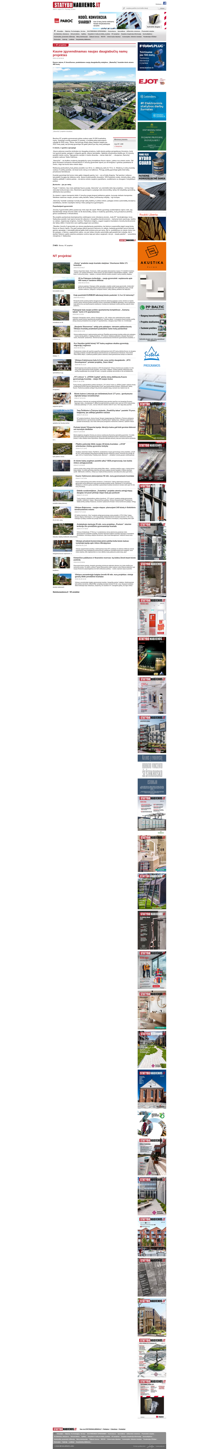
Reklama (159, 4)
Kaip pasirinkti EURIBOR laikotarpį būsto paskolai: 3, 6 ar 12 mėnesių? (104, 295)
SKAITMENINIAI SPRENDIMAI (96, 31)
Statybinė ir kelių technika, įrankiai (99, 34)
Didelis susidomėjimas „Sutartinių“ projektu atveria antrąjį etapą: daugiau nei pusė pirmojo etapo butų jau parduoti (105, 492)
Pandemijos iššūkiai (149, 37)
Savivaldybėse (147, 34)
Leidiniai (71, 39)
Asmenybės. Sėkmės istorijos (132, 37)
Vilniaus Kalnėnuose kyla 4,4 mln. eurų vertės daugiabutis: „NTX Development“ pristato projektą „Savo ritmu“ (102, 361)
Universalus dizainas (114, 37)
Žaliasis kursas (94, 37)
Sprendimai (121, 31)
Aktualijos (60, 31)
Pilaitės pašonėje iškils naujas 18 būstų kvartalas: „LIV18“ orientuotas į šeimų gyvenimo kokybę (101, 445)
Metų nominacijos (82, 37)
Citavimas (114, 1429)
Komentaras (112, 31)
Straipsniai (118, 146)
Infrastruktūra (75, 34)
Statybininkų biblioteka (83, 39)
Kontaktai (122, 1429)
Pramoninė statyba (148, 31)
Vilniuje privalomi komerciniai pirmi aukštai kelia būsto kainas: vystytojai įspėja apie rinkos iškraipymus (102, 542)
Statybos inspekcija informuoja (131, 34)
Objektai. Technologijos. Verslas (75, 31)
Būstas (61, 245)
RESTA (103, 37)
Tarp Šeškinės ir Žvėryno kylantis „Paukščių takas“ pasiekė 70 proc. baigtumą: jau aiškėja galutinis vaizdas (106, 412)
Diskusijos (57, 39)
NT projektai (115, 34)
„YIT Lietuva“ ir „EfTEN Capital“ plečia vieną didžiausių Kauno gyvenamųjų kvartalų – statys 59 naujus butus (100, 378)
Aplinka (83, 34)
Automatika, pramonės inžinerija (64, 37)
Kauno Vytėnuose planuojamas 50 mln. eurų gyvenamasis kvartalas (105, 476)
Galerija (64, 39)
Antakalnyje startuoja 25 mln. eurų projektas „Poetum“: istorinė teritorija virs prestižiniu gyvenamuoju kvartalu (104, 525)
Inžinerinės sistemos (133, 31)
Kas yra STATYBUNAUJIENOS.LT (91, 1429)
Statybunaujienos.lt (60, 592)
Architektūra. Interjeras (61, 34)
